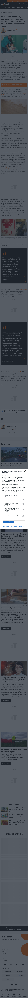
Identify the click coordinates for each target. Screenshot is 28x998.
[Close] (25, 471)
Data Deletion (6, 526)
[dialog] (14, 499)
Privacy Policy (22, 526)
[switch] (23, 499)
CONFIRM (8, 521)
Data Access (14, 526)
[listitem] (14, 496)
